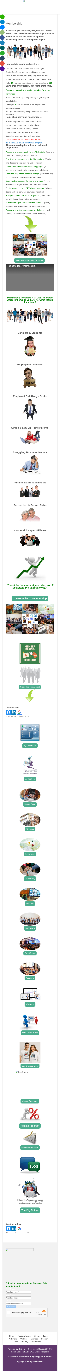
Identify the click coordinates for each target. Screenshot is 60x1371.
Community (30, 879)
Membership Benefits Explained (29, 260)
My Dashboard (29, 746)
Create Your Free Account (30, 687)
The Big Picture (30, 1210)
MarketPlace (29, 804)
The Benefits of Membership (30, 598)
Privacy (24, 1342)
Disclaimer (36, 1342)
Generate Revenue (29, 1147)
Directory (30, 829)
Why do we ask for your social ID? (17, 716)
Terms (15, 1342)
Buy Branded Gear (30, 1066)
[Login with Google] (19, 712)
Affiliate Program (30, 1125)
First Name (10, 1289)
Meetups (30, 903)
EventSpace (30, 953)
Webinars (30, 1004)
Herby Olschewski (35, 1361)
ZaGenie (23, 1349)
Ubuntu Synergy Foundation (38, 1357)
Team (45, 1336)
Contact (34, 1339)
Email (8, 1301)
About (36, 1336)
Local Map (30, 854)
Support (44, 1339)
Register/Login (24, 1336)
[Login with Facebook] (8, 712)
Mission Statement (30, 1101)
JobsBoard (30, 928)
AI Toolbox (30, 779)
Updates (23, 1339)
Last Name (10, 1295)
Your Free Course (30, 1033)
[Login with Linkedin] (13, 712)
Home (11, 1336)
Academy (30, 978)
